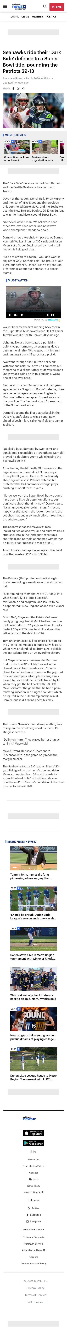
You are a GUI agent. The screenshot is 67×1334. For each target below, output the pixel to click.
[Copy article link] (23, 88)
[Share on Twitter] (18, 88)
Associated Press (13, 78)
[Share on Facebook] (13, 88)
